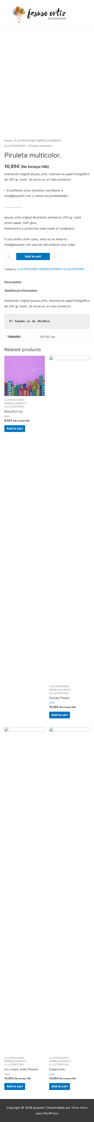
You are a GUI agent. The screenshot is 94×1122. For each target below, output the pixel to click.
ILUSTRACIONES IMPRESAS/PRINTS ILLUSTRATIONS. (51, 269)
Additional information (20, 290)
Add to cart (33, 256)
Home (8, 140)
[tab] (47, 282)
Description (13, 282)
